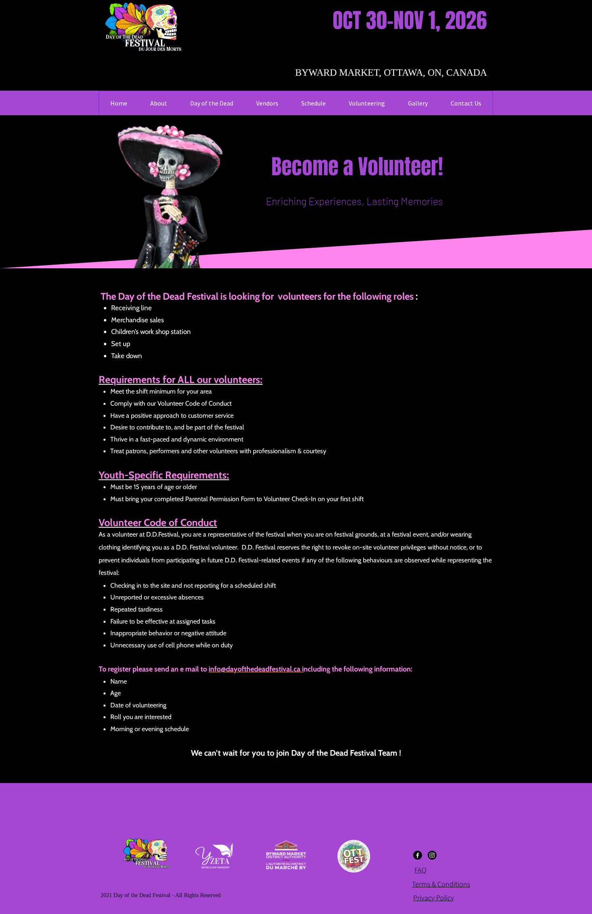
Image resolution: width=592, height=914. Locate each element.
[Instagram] (432, 855)
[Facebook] (417, 855)
